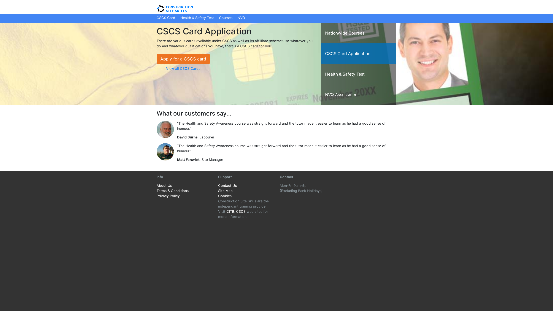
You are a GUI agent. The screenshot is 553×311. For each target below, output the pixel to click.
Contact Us (227, 185)
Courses (225, 18)
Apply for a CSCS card (183, 59)
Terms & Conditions (173, 191)
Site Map (225, 191)
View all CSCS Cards (183, 68)
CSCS (241, 211)
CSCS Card (166, 18)
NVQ (241, 18)
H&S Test (197, 18)
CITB (230, 211)
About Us (164, 185)
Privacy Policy (168, 196)
